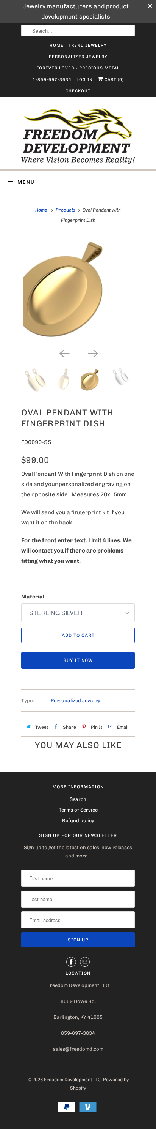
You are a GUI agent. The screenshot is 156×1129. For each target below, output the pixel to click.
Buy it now (78, 633)
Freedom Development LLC (72, 1052)
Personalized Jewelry (78, 56)
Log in (84, 79)
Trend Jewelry (88, 45)
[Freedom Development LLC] (78, 136)
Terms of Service (78, 782)
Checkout (78, 90)
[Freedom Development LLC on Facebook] (71, 934)
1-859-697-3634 (52, 79)
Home (57, 45)
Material (32, 569)
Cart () (113, 79)
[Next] (92, 325)
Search (78, 771)
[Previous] (63, 325)
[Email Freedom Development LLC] (85, 934)
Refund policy (78, 793)
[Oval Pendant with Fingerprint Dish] (78, 276)
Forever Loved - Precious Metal (78, 68)
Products (65, 210)
